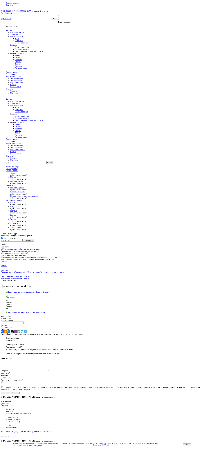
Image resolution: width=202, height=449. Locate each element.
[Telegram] (25, 331)
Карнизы (13, 45)
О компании (15, 91)
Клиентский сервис (13, 76)
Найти (49, 162)
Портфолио (10, 74)
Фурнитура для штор (18, 53)
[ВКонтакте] (2, 331)
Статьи (13, 85)
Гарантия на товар (17, 83)
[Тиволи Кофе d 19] (28, 292)
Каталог (9, 30)
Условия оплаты (16, 78)
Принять (187, 444)
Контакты (9, 89)
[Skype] (22, 331)
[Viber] (15, 331)
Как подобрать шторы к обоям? (13, 255)
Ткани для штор (16, 34)
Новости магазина (10, 238)
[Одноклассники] (5, 331)
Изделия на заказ (12, 72)
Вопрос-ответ (15, 87)
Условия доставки (17, 80)
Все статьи (5, 247)
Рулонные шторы (17, 32)
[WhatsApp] (18, 331)
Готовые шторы (16, 37)
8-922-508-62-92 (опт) (9, 11)
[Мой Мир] (8, 331)
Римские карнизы (8, 278)
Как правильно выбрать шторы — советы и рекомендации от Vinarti (28, 259)
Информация (6, 403)
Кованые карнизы (22, 278)
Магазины (14, 93)
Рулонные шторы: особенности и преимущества (20, 251)
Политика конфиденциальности (18, 413)
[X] (12, 331)
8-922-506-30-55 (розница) (28, 11)
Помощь (4, 405)
